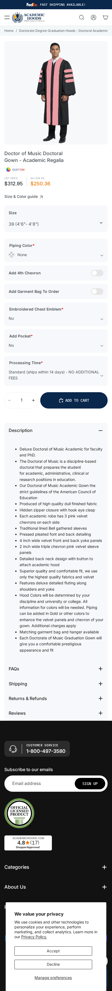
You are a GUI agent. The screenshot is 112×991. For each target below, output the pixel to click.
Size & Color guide (21, 196)
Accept (53, 951)
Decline (53, 964)
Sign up (90, 783)
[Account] (93, 17)
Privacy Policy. (34, 936)
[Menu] (7, 17)
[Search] (82, 17)
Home (9, 31)
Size (13, 212)
